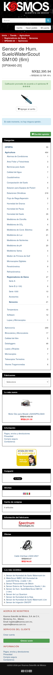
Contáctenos (9, 441)
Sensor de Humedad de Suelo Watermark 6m (25, 575)
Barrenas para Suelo (16, 166)
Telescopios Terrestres (14, 359)
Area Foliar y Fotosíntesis (18, 161)
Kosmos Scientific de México (34, 665)
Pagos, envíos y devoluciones (17, 433)
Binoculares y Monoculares (16, 333)
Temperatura (12, 309)
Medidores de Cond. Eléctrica (19, 229)
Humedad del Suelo (15, 214)
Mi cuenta (45, 27)
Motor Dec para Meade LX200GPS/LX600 (26, 413)
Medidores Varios (14, 250)
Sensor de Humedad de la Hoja (19, 597)
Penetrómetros (13, 266)
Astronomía (10, 327)
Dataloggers (10, 343)
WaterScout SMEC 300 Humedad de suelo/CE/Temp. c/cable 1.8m (22, 579)
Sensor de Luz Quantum (16, 594)
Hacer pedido (31, 27)
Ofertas (7, 534)
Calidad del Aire (11, 338)
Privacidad (8, 436)
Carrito (19, 27)
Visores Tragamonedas (15, 364)
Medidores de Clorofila (16, 219)
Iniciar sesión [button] (27, 641)
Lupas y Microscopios (16, 320)
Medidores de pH (14, 245)
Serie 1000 (13, 291)
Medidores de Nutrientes (17, 240)
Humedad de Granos (16, 203)
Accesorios (13, 296)
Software (11, 314)
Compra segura (11, 439)
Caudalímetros (13, 177)
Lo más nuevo (10, 392)
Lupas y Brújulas (12, 348)
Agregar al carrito (27, 109)
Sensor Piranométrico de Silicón (20, 583)
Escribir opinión (41, 134)
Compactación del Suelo (17, 182)
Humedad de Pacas (15, 208)
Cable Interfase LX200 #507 (26, 556)
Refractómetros (13, 271)
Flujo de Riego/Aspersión (18, 198)
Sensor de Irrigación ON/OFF (18, 602)
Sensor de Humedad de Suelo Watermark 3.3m (26, 599)
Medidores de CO (15, 224)
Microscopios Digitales (16, 261)
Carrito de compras (13, 502)
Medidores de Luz (14, 235)
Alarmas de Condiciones (17, 156)
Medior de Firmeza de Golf (18, 256)
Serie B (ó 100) (15, 286)
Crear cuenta (9, 634)
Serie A (12, 281)
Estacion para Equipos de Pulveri (21, 187)
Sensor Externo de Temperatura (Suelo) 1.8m (26, 586)
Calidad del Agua (14, 172)
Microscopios (10, 354)
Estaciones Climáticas (16, 193)
